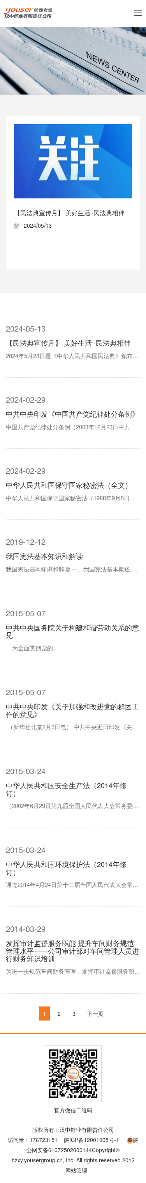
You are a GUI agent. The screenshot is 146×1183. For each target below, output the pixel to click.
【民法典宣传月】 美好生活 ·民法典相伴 (69, 212)
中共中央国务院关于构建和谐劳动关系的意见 (72, 631)
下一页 (95, 1013)
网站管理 (76, 1170)
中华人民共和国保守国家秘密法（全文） (69, 485)
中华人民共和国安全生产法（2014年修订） (66, 789)
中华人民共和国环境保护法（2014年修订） (66, 868)
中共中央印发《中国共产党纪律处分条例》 (72, 414)
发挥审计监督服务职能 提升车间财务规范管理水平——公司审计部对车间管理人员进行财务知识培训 (72, 951)
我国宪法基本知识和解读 (44, 556)
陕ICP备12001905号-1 (91, 1140)
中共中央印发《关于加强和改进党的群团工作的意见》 (72, 710)
